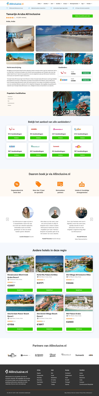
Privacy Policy (83, 392)
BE (9, 392)
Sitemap (69, 392)
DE (11, 392)
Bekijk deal (86, 73)
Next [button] (91, 355)
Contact (77, 392)
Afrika (39, 3)
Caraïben (58, 3)
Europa (65, 3)
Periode (89, 3)
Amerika (46, 3)
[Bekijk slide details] (12, 355)
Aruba (8, 21)
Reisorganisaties (74, 3)
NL (7, 392)
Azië (52, 3)
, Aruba (12, 21)
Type (82, 3)
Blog (66, 392)
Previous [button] (8, 355)
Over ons (73, 392)
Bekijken (16, 137)
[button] (7, 219)
